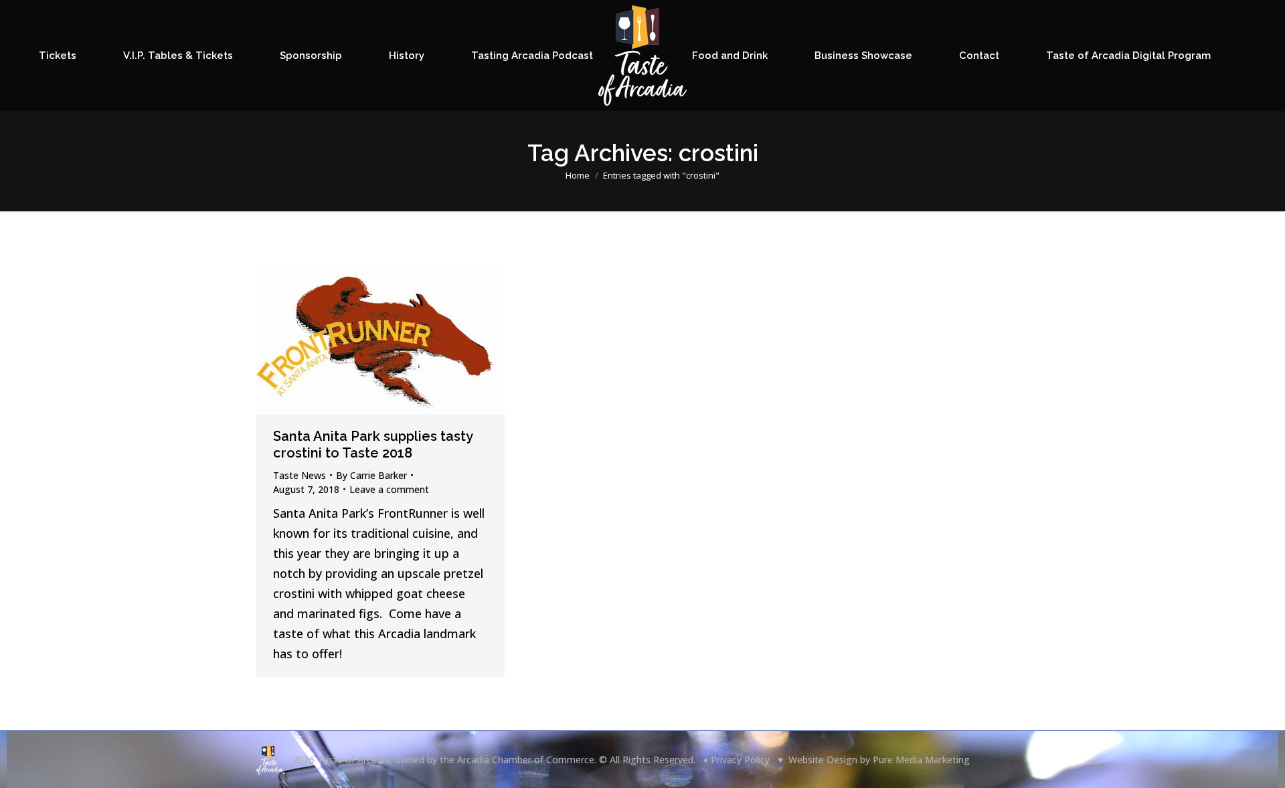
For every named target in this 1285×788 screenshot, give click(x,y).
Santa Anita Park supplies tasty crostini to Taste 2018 (373, 444)
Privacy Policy (740, 759)
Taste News (299, 475)
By (371, 475)
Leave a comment (389, 489)
